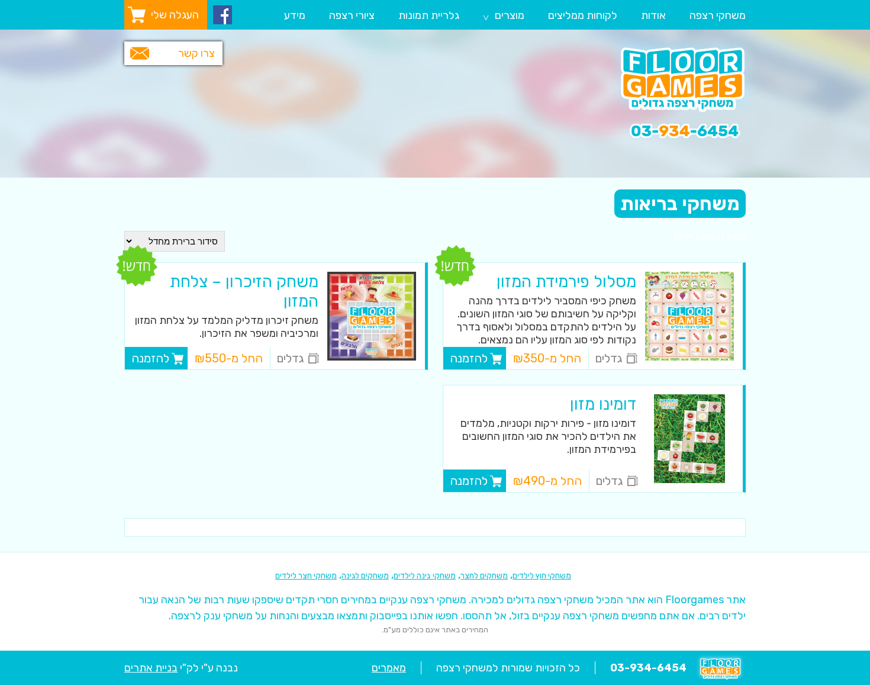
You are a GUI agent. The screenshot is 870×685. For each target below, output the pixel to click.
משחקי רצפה (717, 15)
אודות (653, 15)
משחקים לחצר (484, 576)
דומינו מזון (603, 404)
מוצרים (503, 16)
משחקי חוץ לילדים (542, 576)
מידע (294, 15)
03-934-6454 (648, 667)
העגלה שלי (175, 14)
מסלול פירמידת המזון (566, 281)
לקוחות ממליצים (582, 15)
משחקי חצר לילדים (306, 576)
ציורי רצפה (352, 15)
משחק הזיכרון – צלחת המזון (244, 291)
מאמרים (389, 667)
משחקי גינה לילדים (425, 576)
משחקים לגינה (365, 576)
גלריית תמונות (428, 15)
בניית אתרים (151, 667)
